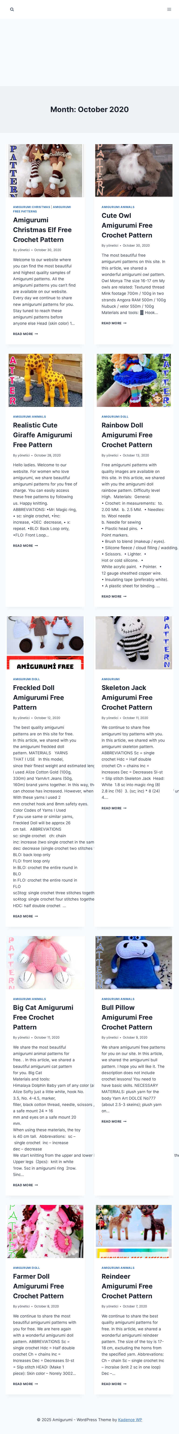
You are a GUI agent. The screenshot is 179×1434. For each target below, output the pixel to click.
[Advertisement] (89, 51)
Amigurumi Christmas (31, 207)
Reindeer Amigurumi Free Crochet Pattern (127, 1286)
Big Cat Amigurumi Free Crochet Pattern (43, 1017)
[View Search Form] (12, 9)
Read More (25, 334)
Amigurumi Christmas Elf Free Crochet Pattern (42, 230)
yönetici (24, 250)
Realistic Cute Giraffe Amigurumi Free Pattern (42, 435)
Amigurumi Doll (115, 416)
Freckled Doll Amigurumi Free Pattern (38, 697)
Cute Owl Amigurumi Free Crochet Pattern (127, 225)
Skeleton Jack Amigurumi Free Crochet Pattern (127, 697)
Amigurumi (111, 679)
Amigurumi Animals (118, 207)
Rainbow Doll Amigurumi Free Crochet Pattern (127, 435)
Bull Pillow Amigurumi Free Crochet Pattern (127, 1017)
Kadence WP (130, 1419)
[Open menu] (169, 9)
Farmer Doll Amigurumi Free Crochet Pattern (38, 1286)
